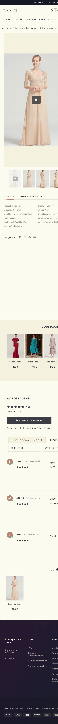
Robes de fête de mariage (24, 28)
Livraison (9, 658)
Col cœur (51, 205)
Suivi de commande (37, 661)
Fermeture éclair (25, 213)
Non (47, 209)
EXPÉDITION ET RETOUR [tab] (31, 196)
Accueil (5, 28)
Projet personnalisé (37, 666)
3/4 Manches (19, 209)
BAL (8, 19)
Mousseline (14, 217)
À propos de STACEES (11, 651)
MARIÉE (18, 19)
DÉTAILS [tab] (10, 196)
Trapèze (17, 205)
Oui (24, 221)
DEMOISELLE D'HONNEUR (41, 19)
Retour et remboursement (35, 654)
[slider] (16, 407)
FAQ (30, 648)
